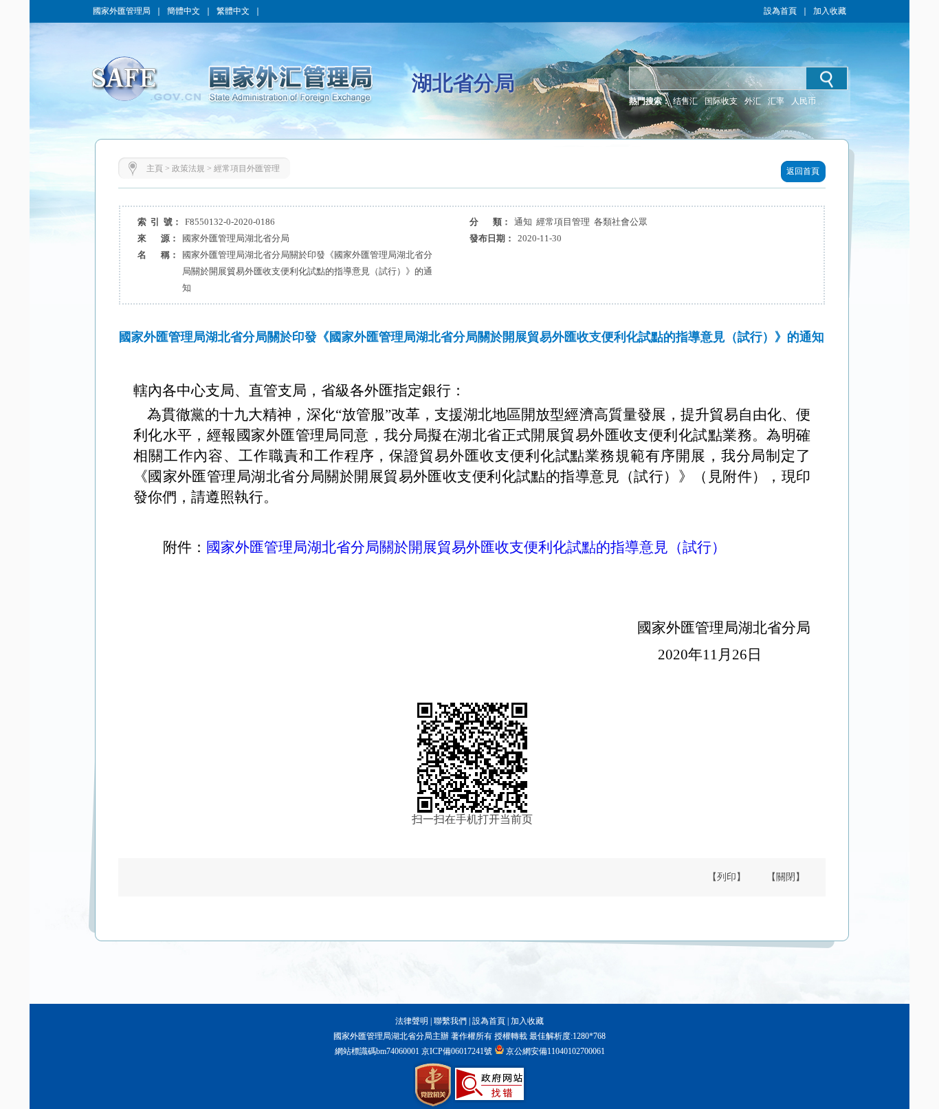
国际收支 (721, 101)
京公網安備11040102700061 (555, 1051)
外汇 (752, 101)
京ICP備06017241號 (455, 1051)
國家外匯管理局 (122, 11)
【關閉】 (785, 877)
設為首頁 (780, 11)
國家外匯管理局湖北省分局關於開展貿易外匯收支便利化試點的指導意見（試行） (466, 547)
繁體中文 (233, 11)
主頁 (154, 168)
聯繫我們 (450, 1021)
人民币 (803, 101)
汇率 (776, 101)
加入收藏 (829, 11)
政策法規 (188, 168)
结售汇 (685, 101)
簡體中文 (183, 11)
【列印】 (726, 877)
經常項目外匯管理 (247, 168)
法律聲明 (411, 1021)
